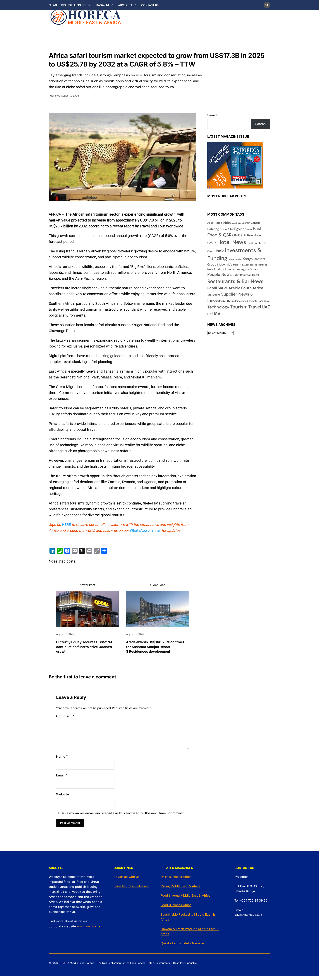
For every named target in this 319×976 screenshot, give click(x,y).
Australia (236, 223)
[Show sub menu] (89, 5)
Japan (231, 259)
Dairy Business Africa (176, 877)
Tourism (239, 307)
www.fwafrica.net (89, 926)
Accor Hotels (214, 222)
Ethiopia (248, 229)
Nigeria (245, 269)
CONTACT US (150, 5)
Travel (254, 307)
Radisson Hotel (249, 275)
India (220, 250)
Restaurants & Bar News (235, 281)
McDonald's (224, 264)
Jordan (238, 259)
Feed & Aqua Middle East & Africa (185, 895)
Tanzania (263, 301)
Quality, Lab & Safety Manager (182, 943)
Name (62, 757)
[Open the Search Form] (267, 5)
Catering (213, 229)
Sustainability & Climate (244, 301)
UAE (266, 307)
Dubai (230, 229)
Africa (227, 223)
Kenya (248, 258)
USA (216, 314)
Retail (212, 288)
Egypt (239, 229)
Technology (218, 307)
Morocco (262, 264)
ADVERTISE (125, 5)
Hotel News (231, 242)
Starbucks (213, 294)
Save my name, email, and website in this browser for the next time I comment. (122, 813)
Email (61, 775)
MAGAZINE (103, 5)
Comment (65, 716)
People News (219, 274)
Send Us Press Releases (131, 886)
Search (212, 115)
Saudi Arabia (229, 287)
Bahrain (246, 222)
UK (209, 314)
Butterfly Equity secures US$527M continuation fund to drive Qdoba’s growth (84, 646)
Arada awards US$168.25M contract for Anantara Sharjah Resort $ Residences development (155, 646)
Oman (253, 269)
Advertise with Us (127, 877)
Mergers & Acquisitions (245, 264)
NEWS (53, 5)
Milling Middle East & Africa (180, 886)
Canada (255, 222)
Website (62, 794)
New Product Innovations (223, 269)
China (223, 229)
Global (237, 235)
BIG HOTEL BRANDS (74, 5)
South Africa (252, 287)
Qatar (235, 275)
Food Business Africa (176, 905)
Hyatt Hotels (254, 243)
